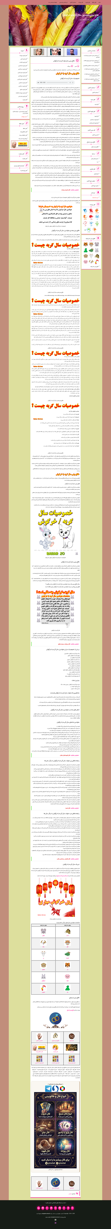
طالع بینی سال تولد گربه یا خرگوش (64, 60)
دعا (97, 162)
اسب (67, 935)
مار (67, 992)
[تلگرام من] (68, 1208)
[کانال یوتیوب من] (42, 1208)
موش (43, 935)
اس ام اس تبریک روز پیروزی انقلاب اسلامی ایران (92, 61)
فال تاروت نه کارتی (23, 82)
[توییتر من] (51, 1208)
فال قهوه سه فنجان (94, 119)
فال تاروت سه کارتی (22, 69)
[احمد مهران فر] (72, 52)
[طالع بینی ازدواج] (55, 1019)
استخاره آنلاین (73, 2)
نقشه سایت (47, 1217)
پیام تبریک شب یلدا (23, 138)
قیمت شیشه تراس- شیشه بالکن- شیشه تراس (20, 112)
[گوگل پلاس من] (47, 1208)
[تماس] (55, 1208)
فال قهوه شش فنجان (93, 123)
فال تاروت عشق (23, 89)
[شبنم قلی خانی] (39, 52)
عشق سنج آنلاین (94, 185)
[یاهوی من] (72, 1208)
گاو (67, 947)
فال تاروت (87, 2)
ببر (67, 969)
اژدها (67, 958)
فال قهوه (96, 116)
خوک (67, 981)
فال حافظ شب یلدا (23, 135)
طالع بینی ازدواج (94, 147)
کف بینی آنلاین (95, 135)
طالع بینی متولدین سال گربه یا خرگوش (81, 14)
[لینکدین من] (38, 1208)
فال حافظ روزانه (23, 132)
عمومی (70, 1194)
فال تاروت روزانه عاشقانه (21, 93)
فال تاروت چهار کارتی (22, 72)
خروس (43, 992)
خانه (100, 2)
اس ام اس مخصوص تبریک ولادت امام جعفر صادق (92, 70)
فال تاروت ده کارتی (23, 86)
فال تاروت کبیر (23, 59)
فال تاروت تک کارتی (22, 65)
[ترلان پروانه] (55, 52)
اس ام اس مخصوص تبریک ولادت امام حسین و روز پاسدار (92, 75)
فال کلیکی (96, 174)
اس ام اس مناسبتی (63, 2)
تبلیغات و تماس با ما (53, 2)
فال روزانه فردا (23, 170)
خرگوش (43, 981)
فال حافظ (94, 2)
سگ (43, 947)
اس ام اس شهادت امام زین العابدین (90, 65)
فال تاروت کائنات (23, 62)
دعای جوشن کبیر (94, 158)
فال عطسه (25, 158)
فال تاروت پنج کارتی (22, 76)
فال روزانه (80, 2)
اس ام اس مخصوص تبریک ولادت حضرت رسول (92, 80)
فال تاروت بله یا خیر (22, 96)
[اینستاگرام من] (59, 1208)
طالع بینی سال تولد (94, 266)
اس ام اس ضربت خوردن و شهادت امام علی (92, 56)
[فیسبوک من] (64, 1208)
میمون (43, 969)
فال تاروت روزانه (23, 55)
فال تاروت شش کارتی (22, 79)
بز (43, 958)
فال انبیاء (96, 104)
